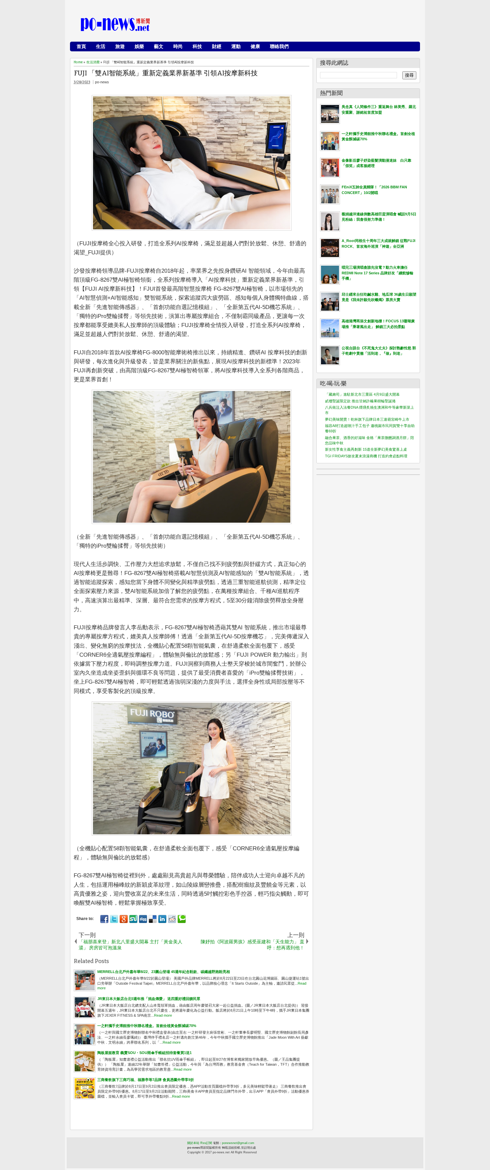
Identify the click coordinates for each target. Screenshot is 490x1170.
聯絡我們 (279, 46)
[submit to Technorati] (182, 919)
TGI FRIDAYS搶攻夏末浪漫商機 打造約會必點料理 (366, 456)
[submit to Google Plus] (124, 919)
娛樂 (139, 46)
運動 (236, 46)
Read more (163, 1015)
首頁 (81, 46)
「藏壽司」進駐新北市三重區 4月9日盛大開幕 (362, 394)
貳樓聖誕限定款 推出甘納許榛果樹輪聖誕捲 (360, 401)
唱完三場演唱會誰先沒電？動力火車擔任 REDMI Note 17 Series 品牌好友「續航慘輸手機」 (377, 272)
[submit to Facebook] (104, 919)
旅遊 (120, 46)
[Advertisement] (295, 25)
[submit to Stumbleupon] (133, 919)
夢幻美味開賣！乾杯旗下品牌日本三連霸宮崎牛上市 (367, 419)
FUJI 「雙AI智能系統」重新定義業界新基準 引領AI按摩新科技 (166, 73)
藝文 (158, 46)
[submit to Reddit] (172, 919)
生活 (100, 46)
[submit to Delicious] (153, 919)
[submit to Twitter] (114, 919)
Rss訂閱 (206, 1143)
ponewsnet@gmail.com (238, 1143)
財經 (216, 46)
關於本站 (193, 1143)
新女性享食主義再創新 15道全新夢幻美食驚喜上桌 (366, 449)
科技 (197, 46)
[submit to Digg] (143, 919)
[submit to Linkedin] (162, 919)
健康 (255, 46)
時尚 (178, 46)
